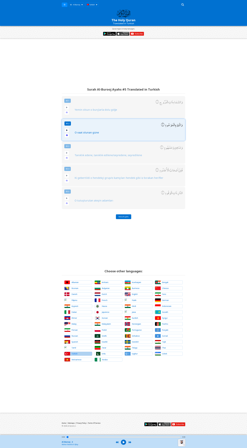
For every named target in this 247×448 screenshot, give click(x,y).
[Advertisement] (123, 61)
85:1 (67, 100)
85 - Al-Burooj (75, 5)
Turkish (92, 5)
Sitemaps (71, 423)
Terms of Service (94, 423)
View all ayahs (123, 217)
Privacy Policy (81, 423)
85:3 (67, 146)
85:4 (67, 169)
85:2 (67, 123)
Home (64, 423)
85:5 (67, 191)
